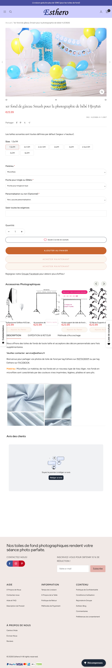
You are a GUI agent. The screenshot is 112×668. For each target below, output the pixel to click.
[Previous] (96, 283)
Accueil (8, 23)
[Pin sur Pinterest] (20, 123)
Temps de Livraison (49, 590)
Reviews (10, 641)
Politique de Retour (49, 600)
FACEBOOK (24, 362)
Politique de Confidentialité (87, 590)
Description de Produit (15, 606)
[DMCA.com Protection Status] (39, 664)
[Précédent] (6, 100)
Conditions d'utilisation (85, 595)
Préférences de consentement (88, 617)
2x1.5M (27, 147)
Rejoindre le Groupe (84, 600)
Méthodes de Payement (50, 606)
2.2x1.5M (42, 147)
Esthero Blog (81, 606)
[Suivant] (105, 100)
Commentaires (82, 611)
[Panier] (107, 11)
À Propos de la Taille (49, 595)
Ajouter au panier (18, 330)
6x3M (27, 153)
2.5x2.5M (86, 147)
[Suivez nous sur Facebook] (10, 564)
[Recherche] (10, 11)
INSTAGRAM (83, 359)
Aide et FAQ (11, 600)
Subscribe (98, 568)
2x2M (56, 147)
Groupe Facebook (30, 274)
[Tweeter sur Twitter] (25, 123)
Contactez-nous (13, 595)
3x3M (12, 153)
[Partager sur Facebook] (16, 123)
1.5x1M (12, 147)
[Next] (104, 283)
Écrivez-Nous (12, 636)
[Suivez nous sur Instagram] (16, 564)
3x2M (71, 147)
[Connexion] (101, 12)
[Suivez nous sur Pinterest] (22, 564)
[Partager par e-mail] (29, 123)
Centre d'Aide (12, 630)
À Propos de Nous (14, 590)
